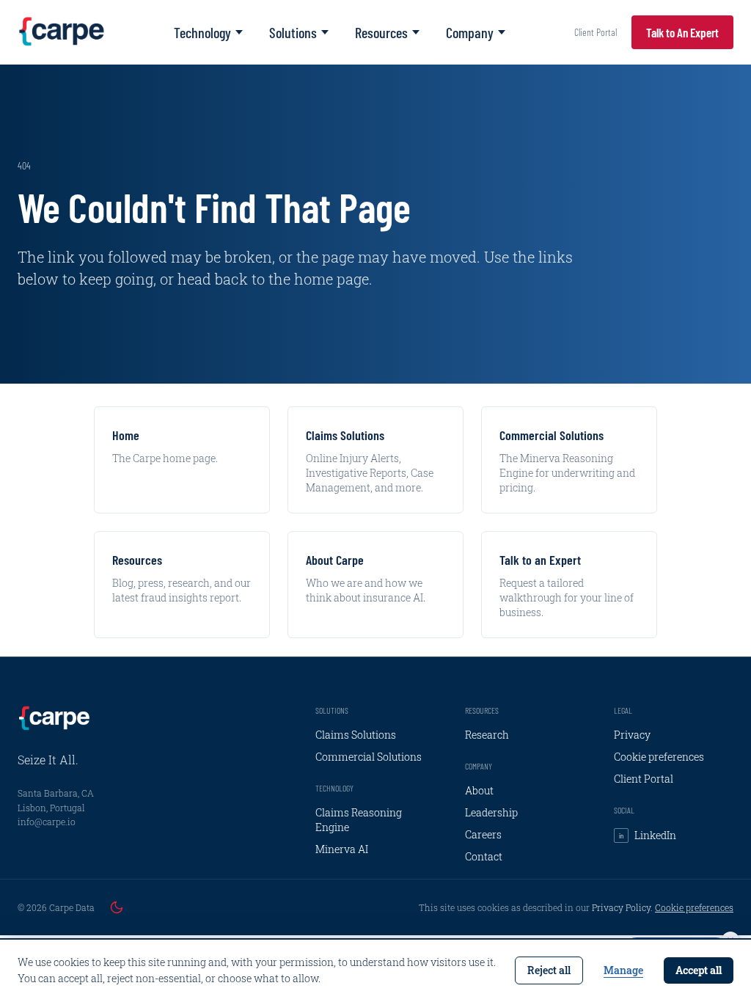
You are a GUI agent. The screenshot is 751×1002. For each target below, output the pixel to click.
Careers (483, 834)
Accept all (698, 970)
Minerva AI (341, 849)
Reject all (549, 970)
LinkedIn (647, 835)
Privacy (632, 735)
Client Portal (595, 32)
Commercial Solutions (368, 757)
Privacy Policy (621, 907)
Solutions (293, 32)
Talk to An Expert (682, 32)
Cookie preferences (659, 757)
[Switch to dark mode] (116, 907)
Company (470, 32)
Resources (381, 32)
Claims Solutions (355, 735)
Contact (483, 856)
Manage (623, 970)
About (479, 790)
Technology (202, 32)
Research (487, 735)
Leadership (491, 812)
